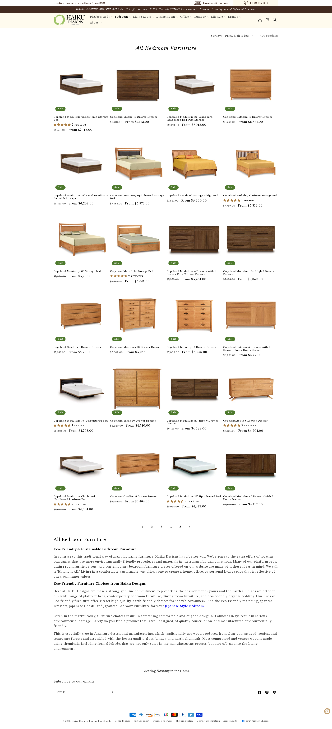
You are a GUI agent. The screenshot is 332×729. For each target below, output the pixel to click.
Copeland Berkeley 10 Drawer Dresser (191, 347)
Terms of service (163, 721)
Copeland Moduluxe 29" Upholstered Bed (194, 496)
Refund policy (122, 721)
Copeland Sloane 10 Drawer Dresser (133, 117)
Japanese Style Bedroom (184, 606)
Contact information (208, 721)
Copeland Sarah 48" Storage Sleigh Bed (192, 195)
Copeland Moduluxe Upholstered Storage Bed (81, 118)
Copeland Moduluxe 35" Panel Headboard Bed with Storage (81, 197)
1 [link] (143, 527)
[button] (274, 20)
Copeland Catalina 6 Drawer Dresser (134, 496)
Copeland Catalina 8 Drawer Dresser (77, 347)
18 (180, 526)
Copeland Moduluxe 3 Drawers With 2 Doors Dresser (248, 498)
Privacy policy (142, 721)
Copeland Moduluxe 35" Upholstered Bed (81, 420)
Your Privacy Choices (258, 721)
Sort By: (216, 35)
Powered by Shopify (100, 721)
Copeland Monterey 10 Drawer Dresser (135, 347)
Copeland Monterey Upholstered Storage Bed (137, 197)
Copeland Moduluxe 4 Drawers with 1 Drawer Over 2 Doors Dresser (191, 273)
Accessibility (230, 721)
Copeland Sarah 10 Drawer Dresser (133, 420)
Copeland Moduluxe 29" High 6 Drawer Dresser (192, 422)
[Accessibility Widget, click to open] (327, 711)
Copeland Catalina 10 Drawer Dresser (247, 117)
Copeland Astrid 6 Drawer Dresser (245, 420)
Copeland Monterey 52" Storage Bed (77, 271)
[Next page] (189, 527)
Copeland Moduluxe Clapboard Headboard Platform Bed (74, 498)
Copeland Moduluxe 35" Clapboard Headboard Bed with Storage (190, 118)
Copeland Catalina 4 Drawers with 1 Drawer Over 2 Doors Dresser (246, 349)
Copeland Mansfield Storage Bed (131, 271)
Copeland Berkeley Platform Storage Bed (250, 195)
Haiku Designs (80, 721)
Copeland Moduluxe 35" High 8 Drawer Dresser (249, 273)
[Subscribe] (112, 692)
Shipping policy (184, 721)
